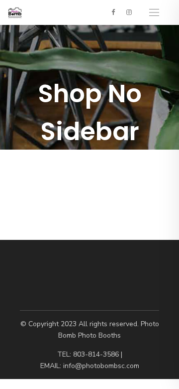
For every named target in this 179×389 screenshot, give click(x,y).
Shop (73, 159)
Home (48, 159)
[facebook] (113, 11)
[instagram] (129, 11)
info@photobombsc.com (101, 366)
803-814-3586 (96, 354)
